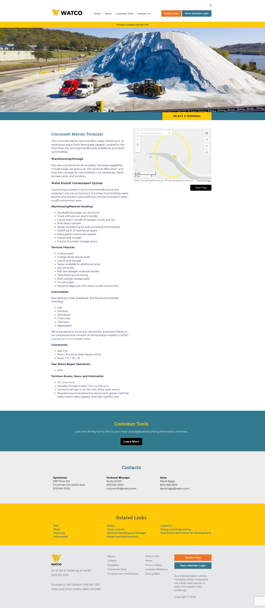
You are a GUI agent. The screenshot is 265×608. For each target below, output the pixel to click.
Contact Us (144, 13)
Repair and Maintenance (122, 536)
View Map (201, 187)
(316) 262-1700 (91, 584)
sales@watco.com (62, 338)
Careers (112, 560)
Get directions (66, 382)
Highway (59, 532)
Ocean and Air (116, 529)
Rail (56, 525)
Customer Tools (124, 13)
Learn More (131, 441)
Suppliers (113, 565)
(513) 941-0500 (61, 488)
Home (97, 13)
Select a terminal (187, 116)
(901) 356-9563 (168, 484)
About (108, 13)
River (57, 529)
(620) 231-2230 (59, 575)
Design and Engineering (175, 529)
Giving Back (152, 573)
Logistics (166, 525)
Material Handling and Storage (126, 532)
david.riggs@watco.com (174, 488)
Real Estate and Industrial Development (185, 532)
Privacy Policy (153, 565)
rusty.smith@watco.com (121, 488)
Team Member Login (197, 13)
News (148, 560)
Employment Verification (123, 573)
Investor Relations (156, 569)
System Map (171, 13)
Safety (111, 525)
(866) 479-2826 (92, 589)
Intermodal (61, 536)
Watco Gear (152, 556)
